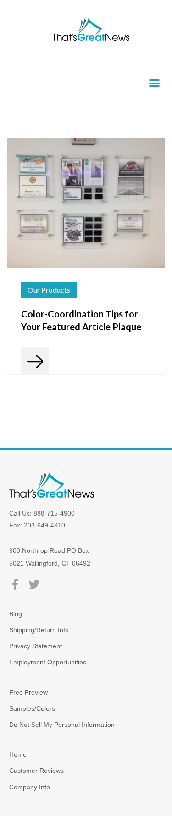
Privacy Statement (35, 646)
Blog (15, 614)
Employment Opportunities (47, 662)
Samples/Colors (32, 708)
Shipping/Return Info (39, 630)
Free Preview (28, 692)
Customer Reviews (36, 770)
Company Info (29, 787)
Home (18, 754)
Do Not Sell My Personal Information (62, 724)
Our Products (49, 289)
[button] (154, 83)
